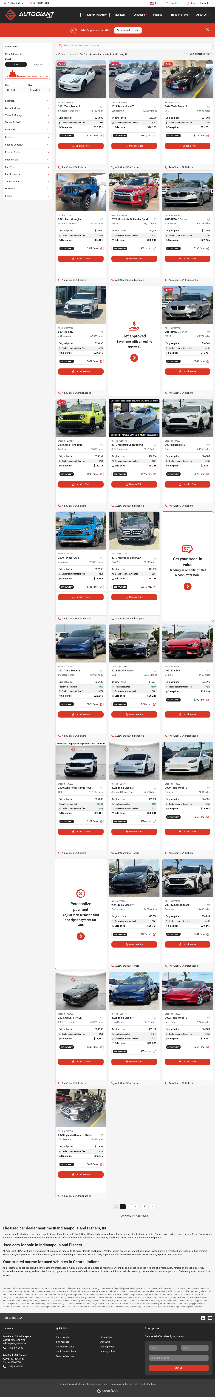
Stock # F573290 (65, 784)
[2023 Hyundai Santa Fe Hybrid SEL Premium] (81, 1108)
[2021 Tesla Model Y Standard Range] (81, 643)
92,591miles (150, 1022)
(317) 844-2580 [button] (41, 3)
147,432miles (96, 792)
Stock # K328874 (119, 441)
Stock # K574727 (119, 554)
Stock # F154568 (172, 1014)
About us (105, 1341)
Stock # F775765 (65, 215)
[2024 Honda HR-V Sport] (187, 418)
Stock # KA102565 (66, 554)
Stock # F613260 (172, 784)
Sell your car (62, 1341)
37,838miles (97, 1139)
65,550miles (97, 336)
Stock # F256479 (119, 1014)
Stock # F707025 (172, 441)
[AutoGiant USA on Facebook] (201, 1318)
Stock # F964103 (65, 102)
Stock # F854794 (119, 784)
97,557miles (203, 1022)
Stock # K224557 (172, 901)
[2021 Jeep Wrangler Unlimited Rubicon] (81, 192)
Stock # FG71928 (66, 441)
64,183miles (203, 223)
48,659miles (150, 562)
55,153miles (97, 110)
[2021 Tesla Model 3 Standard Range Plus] (81, 79)
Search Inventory (97, 14)
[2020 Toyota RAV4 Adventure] (81, 531)
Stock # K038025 (65, 328)
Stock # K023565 (65, 1131)
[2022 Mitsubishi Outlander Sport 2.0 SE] (134, 192)
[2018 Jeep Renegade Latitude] (81, 418)
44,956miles (203, 674)
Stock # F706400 (65, 1014)
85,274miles (203, 336)
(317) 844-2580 (15, 1347)
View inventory (63, 1337)
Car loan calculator (66, 1351)
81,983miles (97, 674)
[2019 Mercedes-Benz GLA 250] (134, 531)
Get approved (107, 1346)
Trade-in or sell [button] (179, 14)
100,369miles (150, 110)
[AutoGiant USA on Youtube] (208, 1318)
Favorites (174, 3)
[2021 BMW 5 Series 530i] (134, 643)
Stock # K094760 (172, 666)
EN (156, 3)
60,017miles (150, 449)
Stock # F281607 (172, 102)
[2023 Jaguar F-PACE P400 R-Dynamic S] (81, 991)
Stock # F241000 (119, 102)
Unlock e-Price (83, 146)
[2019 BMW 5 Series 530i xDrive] (187, 192)
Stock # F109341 (65, 666)
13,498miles (203, 909)
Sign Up (178, 1367)
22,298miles (150, 792)
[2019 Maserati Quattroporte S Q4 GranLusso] (134, 418)
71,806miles (97, 449)
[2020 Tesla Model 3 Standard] (187, 761)
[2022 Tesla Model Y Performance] (134, 878)
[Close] (208, 30)
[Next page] (152, 1206)
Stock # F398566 (119, 901)
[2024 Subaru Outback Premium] (187, 878)
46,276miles (97, 223)
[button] (15, 3)
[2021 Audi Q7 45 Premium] (81, 305)
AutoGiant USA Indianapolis (126, 280)
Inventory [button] (120, 14)
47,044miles (203, 792)
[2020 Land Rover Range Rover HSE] (81, 761)
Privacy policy (107, 1351)
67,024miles (97, 1022)
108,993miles (203, 110)
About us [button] (201, 14)
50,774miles (150, 674)
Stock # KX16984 (119, 666)
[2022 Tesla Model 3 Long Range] (187, 991)
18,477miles (150, 223)
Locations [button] (139, 14)
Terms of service (65, 1356)
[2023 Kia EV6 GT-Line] (187, 643)
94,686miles (150, 909)
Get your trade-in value (128, 30)
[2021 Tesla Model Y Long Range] (134, 79)
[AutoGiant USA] (29, 14)
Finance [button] (157, 14)
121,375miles (96, 562)
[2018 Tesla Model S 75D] (187, 79)
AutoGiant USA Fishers (71, 167)
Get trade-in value (65, 1346)
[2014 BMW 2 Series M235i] (187, 305)
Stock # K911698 (172, 215)
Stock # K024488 (119, 215)
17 (145, 1206)
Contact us (106, 1337)
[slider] (5, 79)
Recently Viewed (199, 3)
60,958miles (203, 449)
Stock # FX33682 (172, 328)
